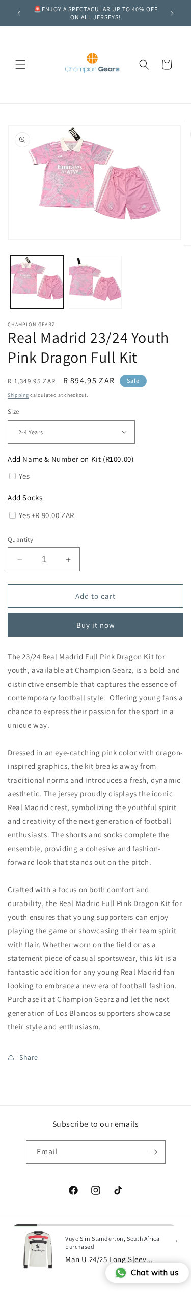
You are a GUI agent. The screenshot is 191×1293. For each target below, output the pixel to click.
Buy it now (95, 625)
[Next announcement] (172, 13)
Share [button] (28, 1057)
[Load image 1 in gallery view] (37, 282)
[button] (20, 64)
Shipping (18, 395)
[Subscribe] (154, 1152)
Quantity (20, 539)
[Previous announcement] (19, 13)
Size (13, 411)
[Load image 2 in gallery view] (95, 282)
